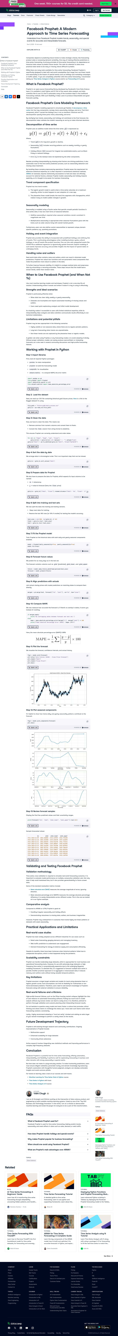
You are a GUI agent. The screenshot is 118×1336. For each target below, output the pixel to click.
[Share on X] (18, 96)
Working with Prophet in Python (10, 72)
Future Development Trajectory (10, 84)
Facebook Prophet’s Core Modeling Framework (9, 64)
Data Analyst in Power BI (78, 1303)
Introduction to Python (35, 1294)
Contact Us (11, 1287)
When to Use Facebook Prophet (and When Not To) (10, 68)
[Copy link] (2, 96)
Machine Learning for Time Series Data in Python (46, 1077)
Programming (12, 1303)
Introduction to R (34, 1300)
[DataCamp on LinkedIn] (21, 1328)
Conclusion (4, 86)
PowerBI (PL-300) (97, 1306)
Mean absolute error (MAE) (40, 889)
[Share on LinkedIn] (6, 96)
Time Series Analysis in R (37, 1084)
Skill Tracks (32, 1273)
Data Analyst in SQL (77, 1294)
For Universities (75, 1284)
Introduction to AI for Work (37, 1309)
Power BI (94, 1281)
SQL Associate (96, 1297)
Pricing (52, 1273)
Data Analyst (96, 1294)
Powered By (78, 388)
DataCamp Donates (77, 1287)
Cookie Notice (21, 1333)
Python (94, 1270)
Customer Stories (55, 1281)
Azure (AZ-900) (96, 1309)
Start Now (105, 4)
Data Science (45, 24)
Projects (31, 1281)
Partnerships (12, 1281)
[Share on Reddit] (14, 96)
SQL (93, 1275)
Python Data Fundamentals (58, 1300)
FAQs (2, 89)
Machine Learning (13, 1297)
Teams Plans (54, 1275)
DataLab (31, 1287)
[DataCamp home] (21, 1323)
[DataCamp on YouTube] (27, 1328)
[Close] (115, 4)
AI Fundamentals (55, 1294)
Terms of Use (66, 1333)
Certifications (33, 1278)
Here (75, 398)
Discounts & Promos (77, 1275)
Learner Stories (75, 1281)
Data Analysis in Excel (36, 1306)
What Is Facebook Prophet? (9, 61)
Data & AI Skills (54, 1270)
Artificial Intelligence (98, 1278)
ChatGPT (95, 1287)
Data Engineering (13, 1300)
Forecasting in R (73, 79)
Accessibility (51, 1333)
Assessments (33, 1284)
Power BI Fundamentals (57, 1303)
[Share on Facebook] (10, 96)
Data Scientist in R (76, 1300)
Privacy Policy (11, 1333)
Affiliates (10, 1278)
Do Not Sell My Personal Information (36, 1333)
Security (58, 1333)
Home (29, 24)
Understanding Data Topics (58, 1310)
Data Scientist (96, 1300)
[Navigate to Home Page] (12, 10)
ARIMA (28, 174)
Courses (31, 1275)
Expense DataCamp (77, 1278)
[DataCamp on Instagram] (33, 1328)
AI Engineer (95, 1303)
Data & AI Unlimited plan (57, 1278)
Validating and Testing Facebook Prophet (8, 75)
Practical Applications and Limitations (9, 80)
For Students (75, 1273)
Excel (93, 1284)
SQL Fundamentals (55, 1297)
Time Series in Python (36, 1080)
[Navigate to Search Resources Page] (84, 15)
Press (9, 1273)
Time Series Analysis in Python (44, 79)
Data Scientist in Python (78, 1297)
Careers (10, 1275)
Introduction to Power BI (36, 1303)
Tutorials (35, 24)
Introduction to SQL (35, 1297)
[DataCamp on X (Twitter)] (15, 1328)
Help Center (11, 1284)
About (10, 1270)
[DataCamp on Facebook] (9, 1328)
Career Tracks (33, 1270)
